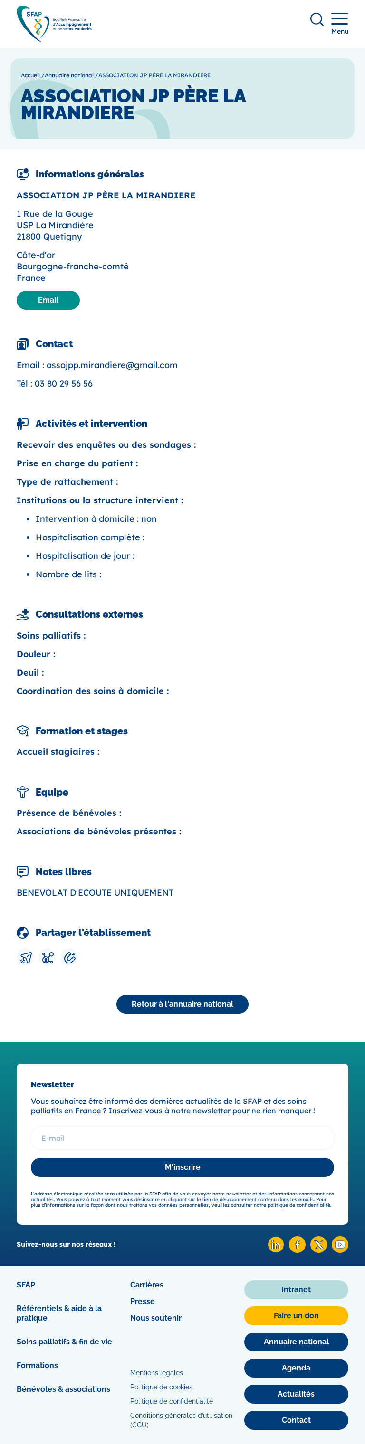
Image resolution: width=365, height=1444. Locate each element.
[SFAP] (54, 39)
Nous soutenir (156, 1318)
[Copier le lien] (68, 956)
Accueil (30, 75)
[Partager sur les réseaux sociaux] (47, 956)
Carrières (146, 1284)
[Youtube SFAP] (340, 1250)
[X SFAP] (318, 1250)
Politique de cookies (161, 1387)
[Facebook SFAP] (297, 1250)
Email (48, 300)
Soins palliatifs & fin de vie (64, 1341)
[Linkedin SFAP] (276, 1250)
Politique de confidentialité (171, 1401)
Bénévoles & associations (63, 1389)
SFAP (26, 1284)
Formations (37, 1365)
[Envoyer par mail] (25, 956)
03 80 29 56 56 (64, 383)
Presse (142, 1301)
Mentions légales (156, 1373)
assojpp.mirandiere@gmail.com (112, 365)
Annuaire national (69, 75)
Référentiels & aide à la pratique (59, 1313)
